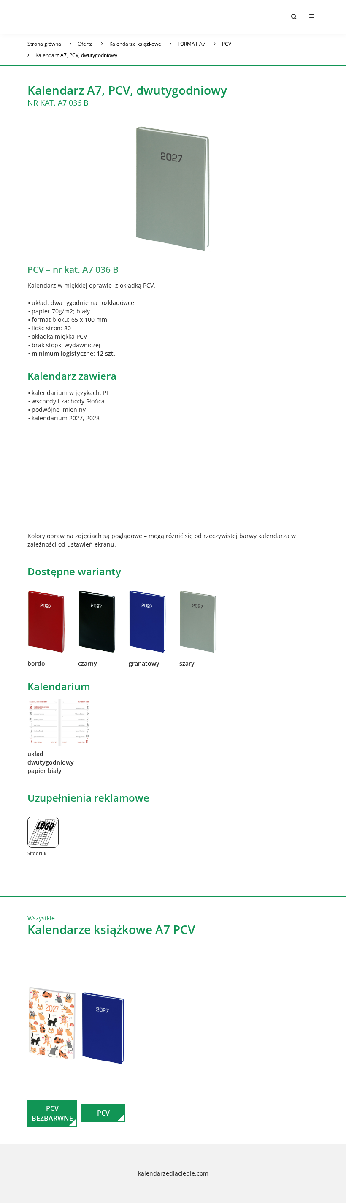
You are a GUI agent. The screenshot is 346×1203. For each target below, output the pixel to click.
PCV (226, 43)
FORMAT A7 (191, 43)
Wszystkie (41, 918)
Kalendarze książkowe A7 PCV (111, 929)
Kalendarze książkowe (135, 43)
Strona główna (44, 43)
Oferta (85, 43)
